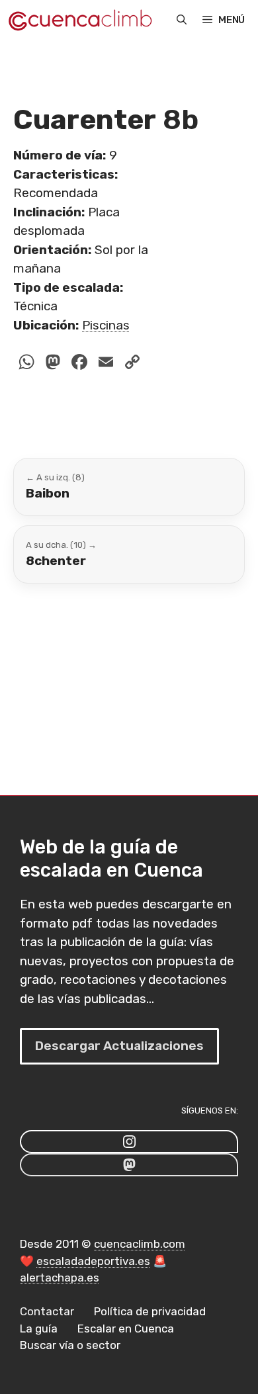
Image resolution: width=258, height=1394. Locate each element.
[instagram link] (129, 1141)
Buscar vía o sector (70, 1345)
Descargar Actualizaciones (119, 1045)
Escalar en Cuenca (125, 1328)
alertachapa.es (59, 1277)
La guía (39, 1328)
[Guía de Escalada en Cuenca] (80, 20)
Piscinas (106, 325)
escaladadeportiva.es (93, 1261)
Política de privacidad (150, 1311)
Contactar (47, 1311)
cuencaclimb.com (139, 1243)
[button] (181, 20)
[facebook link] (129, 1164)
